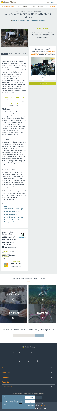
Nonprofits (25, 6)
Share (24, 53)
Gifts (53, 6)
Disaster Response (21, 11)
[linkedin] (37, 361)
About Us (5, 382)
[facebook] (19, 361)
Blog (46, 6)
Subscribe (39, 335)
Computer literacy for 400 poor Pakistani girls (42, 76)
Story (4, 53)
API (41, 408)
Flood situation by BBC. (12, 211)
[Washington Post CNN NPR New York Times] (28, 393)
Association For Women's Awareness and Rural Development (29, 20)
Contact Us (42, 405)
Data (45, 408)
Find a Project (43, 83)
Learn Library (7, 387)
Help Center (28, 356)
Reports (11, 53)
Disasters (40, 6)
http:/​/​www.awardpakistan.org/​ (8, 254)
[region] (18, 402)
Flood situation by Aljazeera (14, 217)
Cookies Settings (31, 405)
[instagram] (28, 361)
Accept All (31, 397)
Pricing (36, 408)
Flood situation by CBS (12, 214)
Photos (17, 53)
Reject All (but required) (31, 401)
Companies (33, 6)
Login (52, 2)
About (19, 6)
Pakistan (29, 11)
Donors (4, 368)
